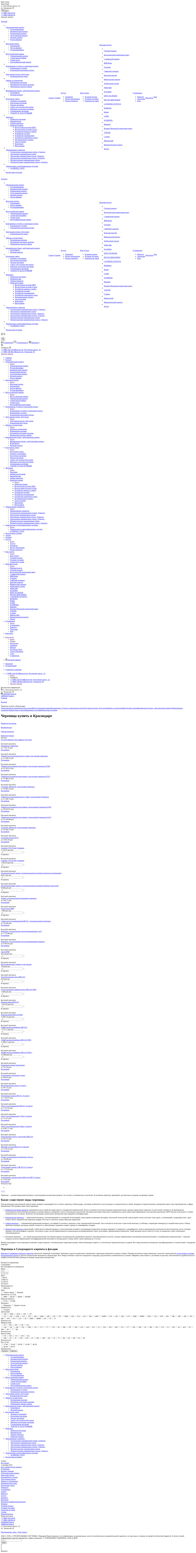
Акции (3, 1492)
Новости (4, 1494)
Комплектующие (21, 484)
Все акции (5, 1463)
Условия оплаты (7, 1506)
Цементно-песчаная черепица (16, 1210)
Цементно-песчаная (8, 723)
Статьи (3, 1512)
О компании (15, 625)
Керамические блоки (9, 1483)
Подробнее (5, 750)
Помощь (4, 1504)
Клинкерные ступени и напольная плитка (26, 411)
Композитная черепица (14, 1229)
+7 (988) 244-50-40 (8, 13)
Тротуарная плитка (8, 1479)
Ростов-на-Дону (16, 649)
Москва (13, 647)
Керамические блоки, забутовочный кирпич (27, 441)
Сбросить (13, 1351)
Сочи (12, 654)
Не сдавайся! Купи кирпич (11, 1467)
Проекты (4, 1498)
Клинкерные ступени (9, 1477)
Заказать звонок (7, 354)
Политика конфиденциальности (13, 1502)
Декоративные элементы (19, 511)
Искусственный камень (19, 396)
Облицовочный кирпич (19, 366)
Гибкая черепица (7, 732)
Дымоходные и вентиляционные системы (26, 529)
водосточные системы (185, 1253)
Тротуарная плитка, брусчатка (21, 421)
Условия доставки (8, 1508)
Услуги (12, 544)
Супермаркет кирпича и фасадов (20, 1253)
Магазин (4, 1253)
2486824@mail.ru (7, 696)
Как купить (14, 556)
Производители (16, 568)
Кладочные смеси (17, 452)
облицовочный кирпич (10, 1255)
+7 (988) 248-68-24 (8, 15)
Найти (4, 1543)
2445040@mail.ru (9, 694)
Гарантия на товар (8, 1510)
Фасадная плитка (16, 384)
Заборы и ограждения (18, 429)
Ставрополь (14, 656)
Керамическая (6, 727)
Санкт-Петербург (16, 652)
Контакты (5, 1500)
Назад (12, 364)
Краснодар (14, 643)
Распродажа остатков (49, 710)
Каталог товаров (7, 1471)
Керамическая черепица (14, 1218)
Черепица (13, 472)
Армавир (13, 645)
